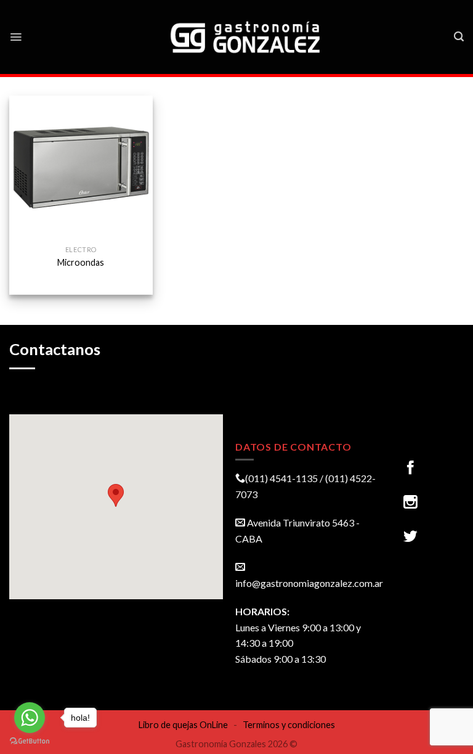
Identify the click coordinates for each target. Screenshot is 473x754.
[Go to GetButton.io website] (29, 741)
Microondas (80, 262)
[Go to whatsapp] (29, 717)
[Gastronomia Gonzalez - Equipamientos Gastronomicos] (246, 37)
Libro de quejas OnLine (183, 724)
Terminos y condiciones (289, 724)
